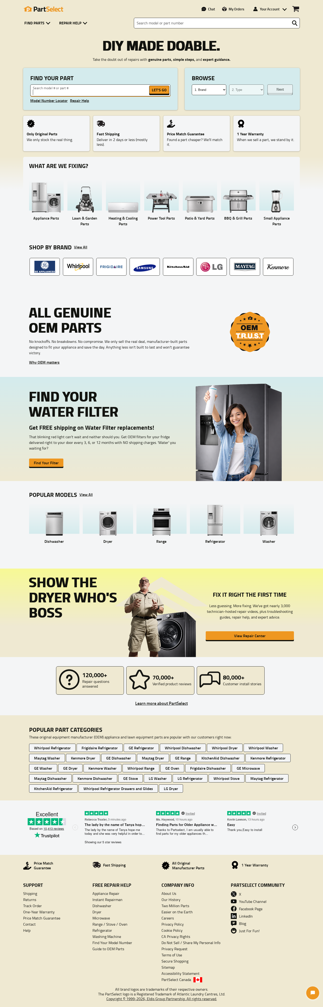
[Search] (294, 23)
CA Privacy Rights (176, 936)
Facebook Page (250, 908)
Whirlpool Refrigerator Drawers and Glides (118, 788)
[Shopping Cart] (296, 9)
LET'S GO (159, 90)
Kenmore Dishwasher (95, 778)
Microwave (101, 918)
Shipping (30, 893)
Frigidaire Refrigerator (100, 748)
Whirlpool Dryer (225, 748)
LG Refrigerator (190, 778)
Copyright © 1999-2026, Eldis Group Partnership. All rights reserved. (161, 998)
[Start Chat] (312, 992)
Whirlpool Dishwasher (183, 748)
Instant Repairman (107, 899)
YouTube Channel (252, 901)
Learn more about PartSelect (161, 703)
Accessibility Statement (181, 973)
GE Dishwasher (118, 758)
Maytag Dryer (153, 758)
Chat (211, 9)
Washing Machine (106, 936)
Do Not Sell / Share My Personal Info (191, 942)
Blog (242, 923)
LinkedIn (246, 916)
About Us (169, 893)
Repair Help (79, 100)
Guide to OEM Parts (108, 948)
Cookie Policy (172, 930)
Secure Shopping (175, 961)
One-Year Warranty (39, 911)
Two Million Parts (175, 905)
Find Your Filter (46, 462)
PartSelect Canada (176, 979)
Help (27, 930)
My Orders (236, 9)
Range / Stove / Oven (109, 924)
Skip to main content (161, 33)
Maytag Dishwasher (50, 778)
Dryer (96, 911)
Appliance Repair (105, 893)
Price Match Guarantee (41, 918)
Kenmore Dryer (83, 758)
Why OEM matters (44, 362)
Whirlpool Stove (227, 778)
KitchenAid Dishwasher (220, 758)
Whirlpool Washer (263, 748)
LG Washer (158, 778)
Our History (171, 899)
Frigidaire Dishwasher (208, 768)
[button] (38, 23)
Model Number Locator (49, 100)
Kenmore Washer (102, 768)
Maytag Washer (47, 758)
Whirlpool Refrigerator (52, 748)
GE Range (183, 758)
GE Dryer (70, 768)
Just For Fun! (249, 930)
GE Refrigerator (141, 748)
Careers (168, 918)
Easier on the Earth (177, 911)
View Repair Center (250, 635)
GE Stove (130, 778)
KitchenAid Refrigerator (53, 788)
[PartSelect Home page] (43, 9)
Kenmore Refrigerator (268, 758)
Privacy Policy (173, 924)
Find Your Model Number (112, 942)
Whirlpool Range (140, 768)
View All (80, 247)
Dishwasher (101, 905)
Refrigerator (102, 930)
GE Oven (172, 768)
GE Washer (43, 768)
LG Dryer (171, 788)
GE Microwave (248, 768)
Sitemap (168, 967)
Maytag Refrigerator (267, 778)
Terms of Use (172, 955)
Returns (29, 899)
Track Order (32, 905)
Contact (29, 924)
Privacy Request (175, 948)
